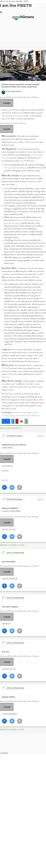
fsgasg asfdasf (8, 697)
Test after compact (10, 607)
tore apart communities (14, 167)
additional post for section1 (14, 445)
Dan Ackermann (14, 91)
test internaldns (9, 561)
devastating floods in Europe (12, 116)
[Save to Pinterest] (16, 421)
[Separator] (26, 421)
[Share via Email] (21, 421)
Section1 (40, 436)
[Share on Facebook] (6, 421)
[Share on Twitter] (12, 421)
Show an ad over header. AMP (14, 1)
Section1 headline (10, 508)
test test (5, 652)
